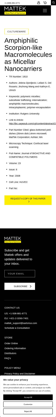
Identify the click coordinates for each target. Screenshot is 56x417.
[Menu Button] (45, 10)
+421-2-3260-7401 (18, 318)
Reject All (28, 411)
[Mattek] (15, 10)
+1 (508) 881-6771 (12, 3)
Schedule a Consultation (17, 328)
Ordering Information (15, 348)
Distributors (10, 353)
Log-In (38, 2)
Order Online (11, 343)
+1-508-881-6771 (18, 313)
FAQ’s (7, 358)
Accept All (28, 397)
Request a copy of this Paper (28, 199)
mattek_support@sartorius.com (20, 323)
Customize (28, 404)
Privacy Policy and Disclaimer (19, 373)
